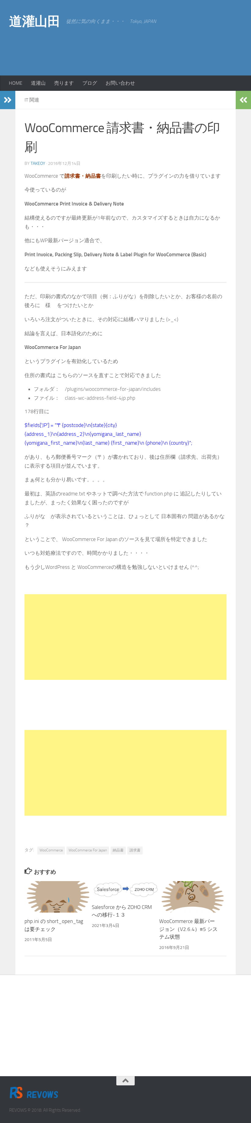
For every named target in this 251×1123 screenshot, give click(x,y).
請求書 (134, 850)
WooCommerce (51, 850)
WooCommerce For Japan (88, 850)
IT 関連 (31, 100)
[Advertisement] (193, 49)
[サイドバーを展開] (7, 100)
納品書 (118, 850)
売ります (64, 83)
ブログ (89, 83)
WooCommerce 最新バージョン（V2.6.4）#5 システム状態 (188, 929)
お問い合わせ (120, 83)
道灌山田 (34, 21)
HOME (15, 83)
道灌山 (38, 83)
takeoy (38, 163)
